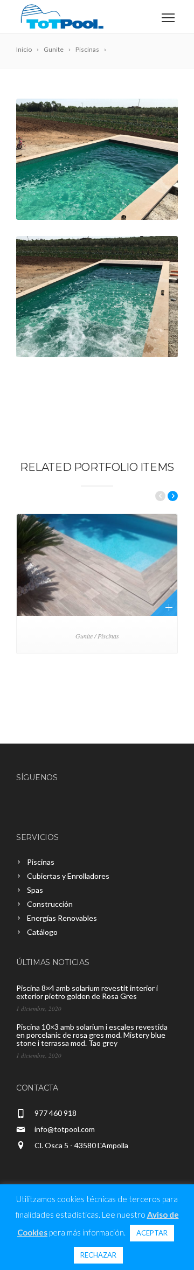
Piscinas (40, 861)
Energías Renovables (62, 917)
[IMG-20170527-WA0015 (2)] (97, 159)
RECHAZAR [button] (98, 1255)
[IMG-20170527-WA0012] (97, 296)
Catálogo (42, 931)
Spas (35, 889)
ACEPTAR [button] (152, 1233)
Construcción (50, 903)
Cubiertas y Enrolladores (68, 875)
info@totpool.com (64, 1129)
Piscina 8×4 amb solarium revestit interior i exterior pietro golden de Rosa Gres (87, 992)
